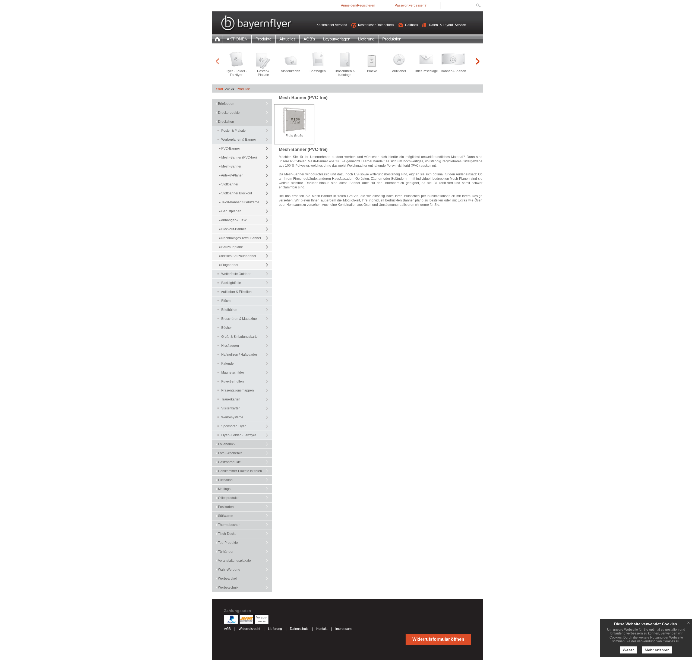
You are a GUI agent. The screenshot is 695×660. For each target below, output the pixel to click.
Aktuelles (287, 39)
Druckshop (225, 122)
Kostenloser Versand (332, 25)
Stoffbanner (229, 184)
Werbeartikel (227, 578)
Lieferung (366, 39)
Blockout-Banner (233, 229)
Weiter (628, 650)
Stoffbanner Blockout (236, 193)
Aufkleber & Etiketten (236, 292)
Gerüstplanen (231, 211)
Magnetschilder (232, 372)
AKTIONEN (237, 39)
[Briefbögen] (317, 60)
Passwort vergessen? (411, 5)
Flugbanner (229, 265)
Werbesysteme (232, 417)
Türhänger (225, 552)
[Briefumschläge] (426, 60)
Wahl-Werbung (228, 569)
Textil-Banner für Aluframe (240, 202)
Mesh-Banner (231, 166)
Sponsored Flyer (233, 426)
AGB (227, 629)
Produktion (391, 39)
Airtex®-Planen (232, 175)
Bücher (226, 328)
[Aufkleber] (399, 60)
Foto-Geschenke (229, 453)
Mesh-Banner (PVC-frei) (239, 157)
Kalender (228, 363)
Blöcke (226, 301)
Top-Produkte (227, 543)
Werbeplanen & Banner (238, 139)
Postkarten (225, 507)
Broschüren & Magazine (239, 319)
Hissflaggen (230, 346)
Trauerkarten (230, 399)
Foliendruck (226, 444)
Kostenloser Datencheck (376, 25)
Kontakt (322, 629)
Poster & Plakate (233, 130)
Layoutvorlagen (336, 39)
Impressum (343, 629)
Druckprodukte (228, 113)
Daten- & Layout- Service (447, 25)
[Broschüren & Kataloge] (344, 60)
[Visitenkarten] (290, 60)
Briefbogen (225, 104)
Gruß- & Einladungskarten (240, 337)
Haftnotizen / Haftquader (239, 354)
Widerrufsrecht (249, 629)
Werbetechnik (227, 587)
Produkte (263, 39)
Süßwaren (225, 516)
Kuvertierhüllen (232, 381)
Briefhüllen (229, 310)
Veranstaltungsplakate (234, 561)
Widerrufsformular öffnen (438, 639)
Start (219, 89)
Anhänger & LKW (234, 220)
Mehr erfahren (657, 650)
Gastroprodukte (229, 462)
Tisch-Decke (226, 534)
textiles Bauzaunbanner (238, 256)
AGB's (309, 39)
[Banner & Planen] (453, 60)
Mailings (223, 489)
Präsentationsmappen (237, 390)
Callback (411, 25)
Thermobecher (228, 525)
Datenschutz (299, 629)
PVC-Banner (230, 148)
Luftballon (225, 480)
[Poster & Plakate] (263, 60)
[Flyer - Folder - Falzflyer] (236, 60)
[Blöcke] (372, 60)
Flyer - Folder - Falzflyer (238, 435)
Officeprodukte (228, 498)
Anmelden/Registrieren (358, 5)
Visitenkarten (231, 408)
